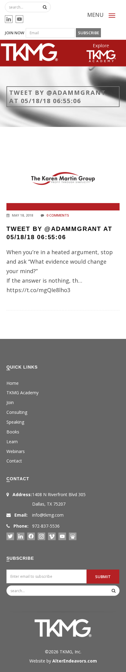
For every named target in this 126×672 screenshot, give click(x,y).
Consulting (16, 412)
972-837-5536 (46, 526)
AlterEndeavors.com (74, 661)
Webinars (15, 451)
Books (12, 432)
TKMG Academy (22, 392)
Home (12, 383)
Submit (103, 576)
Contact (14, 461)
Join (10, 402)
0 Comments (57, 215)
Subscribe (88, 32)
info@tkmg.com (48, 515)
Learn (12, 441)
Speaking (15, 422)
